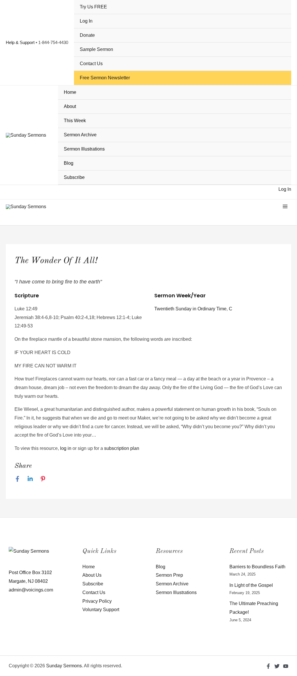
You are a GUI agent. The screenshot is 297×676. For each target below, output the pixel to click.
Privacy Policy (97, 601)
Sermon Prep (169, 575)
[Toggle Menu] (283, 107)
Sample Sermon (96, 49)
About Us (92, 575)
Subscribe (74, 177)
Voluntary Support (100, 609)
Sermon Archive (80, 134)
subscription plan (121, 448)
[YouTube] (285, 666)
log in (65, 448)
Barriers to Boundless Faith (257, 566)
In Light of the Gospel (251, 585)
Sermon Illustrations (84, 148)
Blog (68, 163)
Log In (86, 21)
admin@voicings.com (31, 589)
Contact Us (91, 63)
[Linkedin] (30, 479)
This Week (75, 120)
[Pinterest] (43, 479)
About (70, 106)
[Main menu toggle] (285, 206)
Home (70, 92)
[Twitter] (277, 666)
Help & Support (20, 42)
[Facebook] (17, 479)
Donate (87, 35)
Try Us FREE (93, 6)
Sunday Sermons (64, 665)
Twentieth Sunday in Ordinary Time (190, 308)
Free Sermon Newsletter (105, 77)
